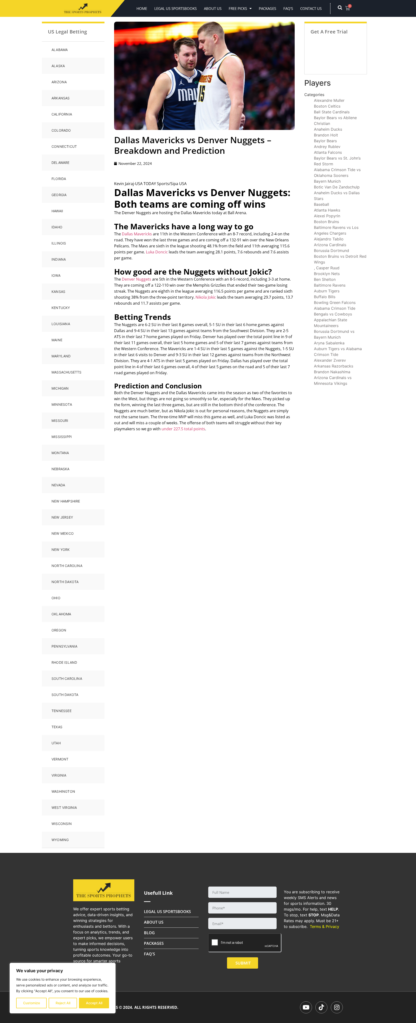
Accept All (94, 1003)
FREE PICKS (238, 8)
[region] (63, 988)
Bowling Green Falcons (335, 302)
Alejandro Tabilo (329, 239)
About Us (212, 8)
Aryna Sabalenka (329, 343)
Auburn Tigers (326, 291)
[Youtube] (306, 1007)
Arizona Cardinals (330, 244)
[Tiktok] (321, 1007)
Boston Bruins (326, 221)
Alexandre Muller (329, 100)
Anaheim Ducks (328, 129)
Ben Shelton (325, 279)
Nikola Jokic (205, 297)
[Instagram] (337, 1007)
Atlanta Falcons (328, 152)
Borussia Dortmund (331, 250)
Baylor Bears (325, 140)
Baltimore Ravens (329, 285)
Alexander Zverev (330, 360)
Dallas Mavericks (137, 234)
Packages (267, 8)
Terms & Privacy (324, 926)
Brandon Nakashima (332, 371)
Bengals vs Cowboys (333, 314)
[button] (342, 8)
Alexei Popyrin (327, 215)
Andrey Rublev (327, 146)
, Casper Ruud (326, 267)
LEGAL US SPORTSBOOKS (175, 8)
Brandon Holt (326, 135)
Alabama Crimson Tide (334, 308)
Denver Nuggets (136, 279)
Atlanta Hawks (327, 210)
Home (141, 8)
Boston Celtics (327, 106)
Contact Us (311, 8)
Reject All (63, 1003)
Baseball (321, 204)
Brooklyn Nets (327, 273)
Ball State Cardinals (332, 111)
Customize (31, 1003)
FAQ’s (288, 8)
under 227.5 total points (183, 428)
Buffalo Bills (324, 296)
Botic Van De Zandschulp (337, 187)
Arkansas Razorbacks (333, 366)
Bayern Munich (327, 181)
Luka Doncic (157, 252)
